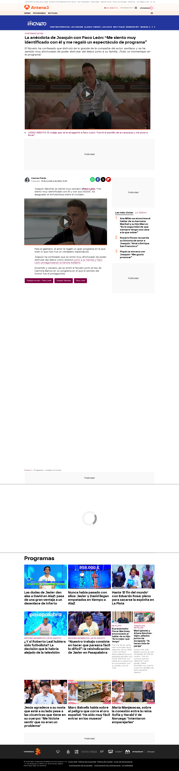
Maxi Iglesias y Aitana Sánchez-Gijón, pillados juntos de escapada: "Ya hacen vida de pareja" (143, 638)
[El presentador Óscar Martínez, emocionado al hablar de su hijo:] (122, 617)
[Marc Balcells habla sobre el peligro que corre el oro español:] (89, 692)
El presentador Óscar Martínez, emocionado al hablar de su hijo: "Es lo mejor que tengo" (121, 635)
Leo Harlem (77, 27)
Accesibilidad (127, 765)
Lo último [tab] (140, 212)
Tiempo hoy (131, 2)
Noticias (52, 13)
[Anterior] (25, 2)
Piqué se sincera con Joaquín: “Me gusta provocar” (132, 254)
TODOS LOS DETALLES (139, 627)
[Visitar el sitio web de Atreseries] (102, 752)
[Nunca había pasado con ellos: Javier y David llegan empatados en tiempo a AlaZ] (89, 577)
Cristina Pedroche (60, 27)
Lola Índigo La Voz (143, 2)
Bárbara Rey (132, 27)
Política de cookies (105, 762)
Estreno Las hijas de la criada (37, 2)
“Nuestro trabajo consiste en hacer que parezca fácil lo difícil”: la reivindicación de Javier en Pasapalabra (89, 647)
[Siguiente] (153, 2)
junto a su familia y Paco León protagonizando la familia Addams (68, 261)
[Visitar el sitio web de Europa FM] (119, 752)
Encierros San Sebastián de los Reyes (62, 2)
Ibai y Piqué (119, 27)
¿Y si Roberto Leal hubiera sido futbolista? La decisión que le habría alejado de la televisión (45, 647)
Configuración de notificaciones (107, 765)
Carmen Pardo (38, 178)
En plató (116, 626)
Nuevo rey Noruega (119, 2)
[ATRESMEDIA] (32, 751)
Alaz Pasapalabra (83, 2)
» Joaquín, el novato (52, 470)
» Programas (38, 470)
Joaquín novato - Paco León (39, 281)
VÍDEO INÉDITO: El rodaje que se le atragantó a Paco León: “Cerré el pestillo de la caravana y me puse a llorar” (88, 134)
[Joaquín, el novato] (37, 28)
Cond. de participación (123, 762)
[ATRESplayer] (147, 8)
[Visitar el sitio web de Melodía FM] (127, 752)
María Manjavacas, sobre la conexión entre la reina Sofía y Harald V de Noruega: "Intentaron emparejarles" (131, 715)
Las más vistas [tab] (124, 212)
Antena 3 (28, 470)
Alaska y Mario (92, 27)
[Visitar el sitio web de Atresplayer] (139, 752)
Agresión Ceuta (105, 2)
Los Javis (107, 27)
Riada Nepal (95, 2)
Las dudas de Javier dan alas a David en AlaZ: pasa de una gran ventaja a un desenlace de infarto (44, 598)
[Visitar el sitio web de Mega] (93, 752)
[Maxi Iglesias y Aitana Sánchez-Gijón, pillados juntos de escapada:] (144, 617)
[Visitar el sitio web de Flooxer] (151, 752)
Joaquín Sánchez (63, 281)
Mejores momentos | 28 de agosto (42, 638)
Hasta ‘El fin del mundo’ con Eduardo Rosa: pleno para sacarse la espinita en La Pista (133, 598)
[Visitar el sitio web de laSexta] (68, 752)
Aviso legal (72, 762)
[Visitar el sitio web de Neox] (76, 752)
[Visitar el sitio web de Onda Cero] (110, 752)
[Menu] (152, 13)
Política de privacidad (87, 762)
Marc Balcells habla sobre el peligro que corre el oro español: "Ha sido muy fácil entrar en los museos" (89, 713)
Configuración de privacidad (80, 765)
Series (27, 13)
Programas (39, 13)
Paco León (80, 281)
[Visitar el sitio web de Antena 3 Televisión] (59, 752)
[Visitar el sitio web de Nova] (85, 752)
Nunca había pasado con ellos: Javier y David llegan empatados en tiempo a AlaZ (88, 598)
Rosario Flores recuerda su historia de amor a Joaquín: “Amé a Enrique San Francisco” (134, 242)
